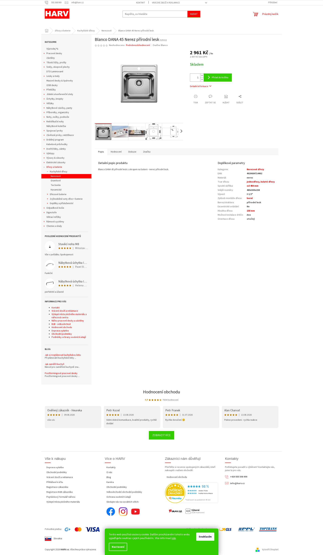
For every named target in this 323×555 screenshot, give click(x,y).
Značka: (160, 45)
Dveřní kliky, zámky (56, 149)
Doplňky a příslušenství (61, 203)
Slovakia (58, 538)
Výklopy (50, 153)
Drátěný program (55, 139)
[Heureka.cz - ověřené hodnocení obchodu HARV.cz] (191, 493)
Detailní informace (199, 86)
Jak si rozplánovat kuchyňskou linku (63, 355)
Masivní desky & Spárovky (59, 80)
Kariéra (110, 482)
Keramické (56, 190)
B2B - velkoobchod (61, 324)
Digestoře (51, 212)
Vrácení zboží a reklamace (166, 2)
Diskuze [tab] (132, 152)
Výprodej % (52, 49)
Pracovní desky (54, 53)
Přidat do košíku (220, 77)
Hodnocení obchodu (62, 327)
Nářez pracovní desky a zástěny (68, 320)
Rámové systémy (55, 221)
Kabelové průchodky (56, 144)
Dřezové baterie (58, 194)
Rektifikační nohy (55, 121)
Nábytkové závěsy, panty (59, 108)
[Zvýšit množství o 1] (202, 76)
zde (174, 538)
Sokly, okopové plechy (58, 67)
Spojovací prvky (54, 130)
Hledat (194, 14)
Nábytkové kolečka (56, 126)
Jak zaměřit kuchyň (54, 364)
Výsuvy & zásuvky (55, 158)
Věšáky (50, 103)
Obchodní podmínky (62, 334)
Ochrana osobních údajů (118, 497)
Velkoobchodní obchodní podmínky (124, 492)
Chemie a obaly (54, 226)
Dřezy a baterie (54, 167)
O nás (109, 472)
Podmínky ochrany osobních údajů (69, 337)
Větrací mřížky (53, 217)
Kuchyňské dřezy (58, 171)
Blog (108, 477)
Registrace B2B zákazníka (59, 492)
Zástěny (50, 58)
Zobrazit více (161, 435)
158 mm (251, 211)
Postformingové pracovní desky (61, 373)
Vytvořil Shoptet (270, 549)
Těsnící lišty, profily (56, 62)
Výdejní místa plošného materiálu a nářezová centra (69, 316)
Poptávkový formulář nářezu (60, 497)
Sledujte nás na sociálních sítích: (122, 502)
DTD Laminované (54, 71)
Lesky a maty (53, 76)
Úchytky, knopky (54, 99)
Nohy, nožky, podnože (57, 117)
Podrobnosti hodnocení (138, 45)
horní (250, 198)
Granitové (56, 180)
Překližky (51, 89)
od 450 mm (252, 186)
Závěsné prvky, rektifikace (60, 135)
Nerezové (56, 176)
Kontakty (111, 467)
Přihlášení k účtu (54, 482)
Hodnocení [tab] (116, 152)
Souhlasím (205, 537)
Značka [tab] (146, 152)
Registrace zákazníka (57, 487)
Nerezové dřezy (255, 169)
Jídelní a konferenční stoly (59, 94)
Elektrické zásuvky (55, 162)
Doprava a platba (60, 330)
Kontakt (140, 2)
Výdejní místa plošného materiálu (63, 502)
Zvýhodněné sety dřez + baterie (66, 199)
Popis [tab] (101, 152)
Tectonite (56, 185)
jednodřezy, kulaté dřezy (261, 182)
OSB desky (52, 85)
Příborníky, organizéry (57, 112)
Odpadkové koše (55, 208)
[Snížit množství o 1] (202, 79)
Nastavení (118, 547)
